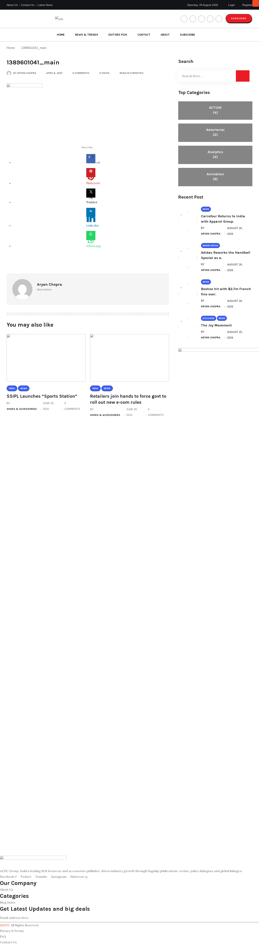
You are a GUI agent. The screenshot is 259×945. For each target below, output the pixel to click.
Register (247, 4)
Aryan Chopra (210, 233)
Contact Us (27, 4)
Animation (215, 176)
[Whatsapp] (90, 235)
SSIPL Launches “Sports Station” (42, 396)
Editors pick (117, 34)
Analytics (215, 154)
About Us (12, 4)
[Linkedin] (90, 212)
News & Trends (86, 34)
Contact (143, 34)
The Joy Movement (216, 325)
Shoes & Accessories (22, 409)
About (165, 34)
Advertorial (215, 132)
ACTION (215, 110)
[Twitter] (90, 193)
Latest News (45, 4)
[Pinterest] (90, 172)
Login (231, 4)
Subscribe (238, 18)
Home (61, 34)
